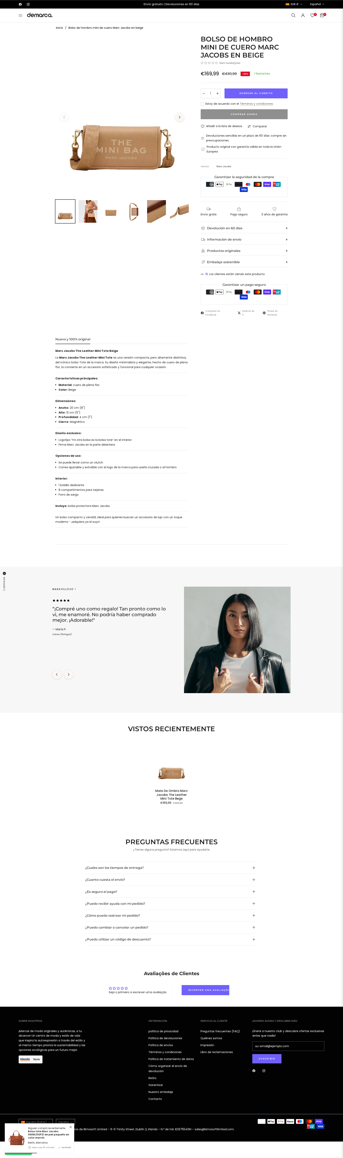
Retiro (152, 1078)
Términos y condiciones (256, 104)
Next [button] (179, 117)
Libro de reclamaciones (216, 1052)
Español (315, 4)
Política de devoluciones (165, 1038)
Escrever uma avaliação (208, 990)
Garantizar (155, 1085)
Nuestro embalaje (160, 1092)
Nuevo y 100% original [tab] (72, 339)
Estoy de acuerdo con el (239, 104)
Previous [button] (64, 117)
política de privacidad (163, 1031)
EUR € (295, 4)
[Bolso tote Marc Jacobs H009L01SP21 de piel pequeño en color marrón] (15, 1138)
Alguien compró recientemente (48, 1133)
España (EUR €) (36, 1122)
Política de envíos (160, 1045)
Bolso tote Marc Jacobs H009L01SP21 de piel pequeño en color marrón (48, 1134)
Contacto (155, 1099)
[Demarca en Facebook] (254, 1070)
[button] (293, 15)
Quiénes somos (211, 1038)
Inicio (59, 28)
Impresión (207, 1045)
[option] (121, 115)
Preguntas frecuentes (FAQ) (220, 1031)
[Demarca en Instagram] (264, 1070)
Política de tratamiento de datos (171, 1059)
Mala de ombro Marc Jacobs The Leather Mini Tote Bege (171, 795)
